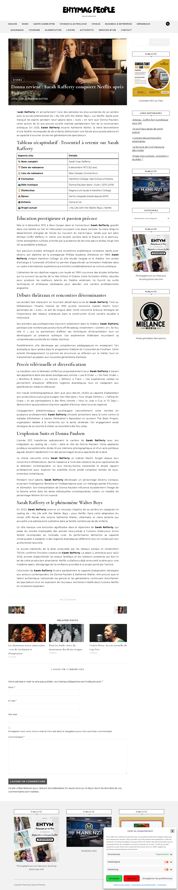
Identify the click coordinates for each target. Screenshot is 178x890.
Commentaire (16, 737)
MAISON (12, 24)
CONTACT (126, 30)
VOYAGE (96, 24)
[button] (172, 831)
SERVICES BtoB (107, 30)
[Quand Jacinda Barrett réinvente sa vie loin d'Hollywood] (14, 610)
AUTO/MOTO (87, 30)
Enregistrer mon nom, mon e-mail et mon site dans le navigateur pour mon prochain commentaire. (60, 731)
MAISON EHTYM (38, 98)
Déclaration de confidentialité (143, 885)
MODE (25, 24)
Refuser (131, 878)
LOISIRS (70, 30)
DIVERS (17, 80)
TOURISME (34, 30)
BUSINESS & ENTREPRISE (118, 24)
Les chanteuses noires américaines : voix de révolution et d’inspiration (26, 649)
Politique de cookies (121, 885)
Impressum (162, 885)
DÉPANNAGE (143, 24)
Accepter (114, 878)
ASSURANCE (17, 30)
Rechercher (159, 42)
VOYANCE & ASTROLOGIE (73, 24)
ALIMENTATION (53, 30)
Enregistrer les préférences (157, 878)
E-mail (12, 700)
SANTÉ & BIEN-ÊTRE (44, 24)
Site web (12, 714)
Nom (11, 687)
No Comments (68, 599)
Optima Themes (38, 885)
